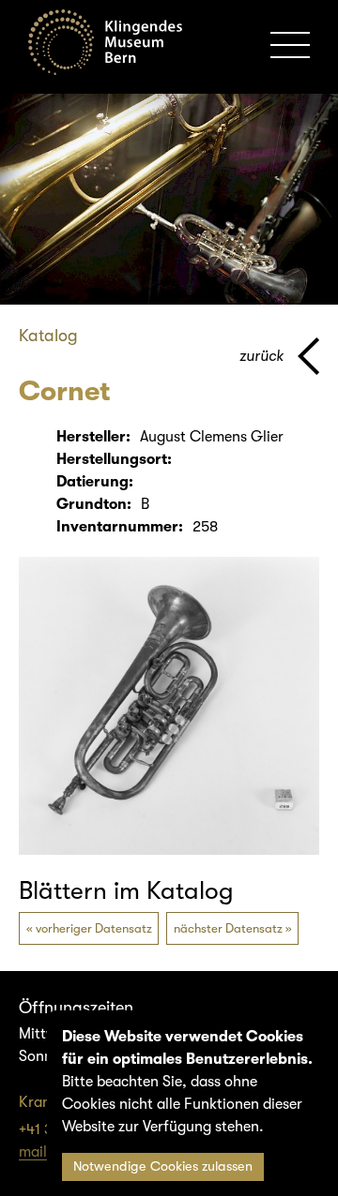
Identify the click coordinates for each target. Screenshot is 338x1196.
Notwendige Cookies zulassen (163, 1166)
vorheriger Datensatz (94, 928)
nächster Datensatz (228, 928)
